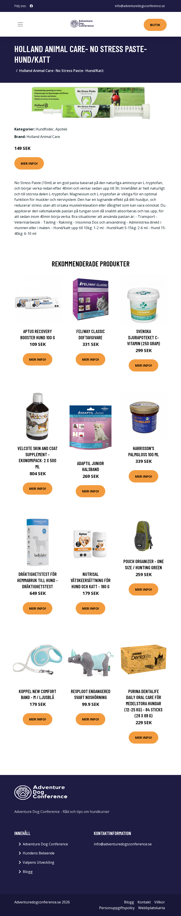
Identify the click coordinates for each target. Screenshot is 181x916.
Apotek (61, 129)
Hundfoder (45, 129)
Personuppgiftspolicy (117, 907)
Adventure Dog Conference (45, 844)
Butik (155, 25)
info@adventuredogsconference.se (140, 6)
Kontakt (144, 902)
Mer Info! (29, 163)
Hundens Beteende (39, 853)
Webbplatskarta (151, 907)
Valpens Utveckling (38, 862)
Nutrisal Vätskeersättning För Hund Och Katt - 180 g (91, 580)
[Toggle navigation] (20, 24)
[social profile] (31, 6)
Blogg (28, 871)
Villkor (159, 902)
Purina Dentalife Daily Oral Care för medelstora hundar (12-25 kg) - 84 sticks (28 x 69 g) (143, 703)
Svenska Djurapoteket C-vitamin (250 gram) (143, 337)
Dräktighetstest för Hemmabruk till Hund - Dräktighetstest (37, 580)
